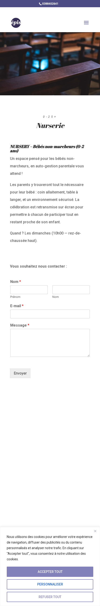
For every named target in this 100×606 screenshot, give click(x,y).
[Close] (95, 531)
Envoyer (20, 373)
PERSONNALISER (50, 584)
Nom (15, 281)
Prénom (15, 297)
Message (19, 325)
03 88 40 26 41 (37, 483)
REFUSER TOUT (50, 597)
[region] (50, 566)
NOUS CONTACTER (41, 513)
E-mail (16, 306)
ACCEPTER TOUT (50, 572)
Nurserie (50, 126)
